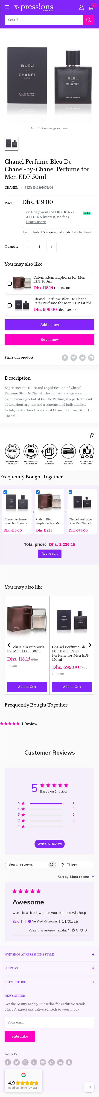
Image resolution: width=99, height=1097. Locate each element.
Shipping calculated (58, 232)
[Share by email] (91, 357)
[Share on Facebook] (65, 357)
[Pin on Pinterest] (73, 357)
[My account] (81, 7)
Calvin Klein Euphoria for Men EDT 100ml (26, 649)
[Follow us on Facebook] (8, 1062)
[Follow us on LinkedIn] (60, 1062)
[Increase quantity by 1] (51, 247)
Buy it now (50, 340)
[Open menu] (7, 7)
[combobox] (76, 877)
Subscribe (20, 1036)
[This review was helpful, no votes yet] (73, 930)
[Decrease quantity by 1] (27, 247)
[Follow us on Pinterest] (34, 1062)
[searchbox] (26, 864)
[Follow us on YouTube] (43, 1062)
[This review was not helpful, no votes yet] (81, 930)
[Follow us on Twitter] (16, 1062)
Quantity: (12, 247)
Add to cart (49, 325)
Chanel (11, 187)
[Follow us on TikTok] (51, 1062)
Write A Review (49, 844)
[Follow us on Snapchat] (69, 1062)
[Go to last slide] (9, 645)
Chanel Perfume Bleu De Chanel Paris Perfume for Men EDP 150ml (70, 653)
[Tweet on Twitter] (82, 357)
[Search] (88, 20)
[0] (90, 7)
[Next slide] (89, 645)
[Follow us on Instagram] (25, 1062)
